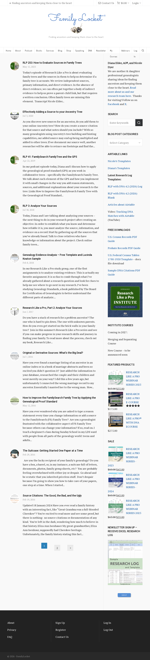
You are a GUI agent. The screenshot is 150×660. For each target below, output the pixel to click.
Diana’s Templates (119, 168)
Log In (107, 622)
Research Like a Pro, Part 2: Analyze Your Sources (52, 307)
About (10, 622)
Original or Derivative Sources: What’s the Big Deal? (53, 352)
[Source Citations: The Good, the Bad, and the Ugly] (15, 499)
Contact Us (108, 3)
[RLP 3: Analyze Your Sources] (15, 209)
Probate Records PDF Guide (124, 248)
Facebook (113, 104)
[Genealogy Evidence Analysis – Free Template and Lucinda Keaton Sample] (15, 258)
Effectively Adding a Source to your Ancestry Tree (52, 111)
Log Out (108, 629)
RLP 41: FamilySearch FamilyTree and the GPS (50, 156)
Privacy (11, 629)
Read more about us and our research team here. (122, 92)
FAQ (9, 637)
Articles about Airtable (121, 204)
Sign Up (60, 622)
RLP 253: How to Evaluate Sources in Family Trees (52, 62)
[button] (139, 122)
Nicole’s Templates (119, 161)
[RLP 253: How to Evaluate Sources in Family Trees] (15, 66)
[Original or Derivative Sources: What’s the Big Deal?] (15, 356)
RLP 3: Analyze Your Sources (40, 205)
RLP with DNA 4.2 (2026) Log (125, 186)
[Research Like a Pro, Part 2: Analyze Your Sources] (15, 311)
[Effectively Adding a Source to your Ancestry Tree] (15, 115)
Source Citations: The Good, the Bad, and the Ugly (52, 495)
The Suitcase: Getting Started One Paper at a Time (53, 450)
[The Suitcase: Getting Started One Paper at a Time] (15, 454)
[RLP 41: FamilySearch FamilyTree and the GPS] (15, 160)
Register (61, 629)
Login (135, 3)
